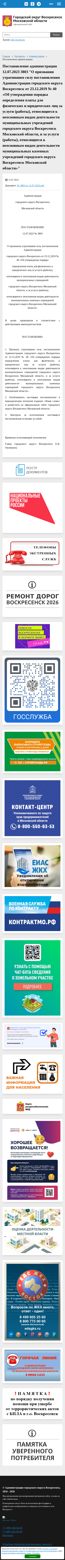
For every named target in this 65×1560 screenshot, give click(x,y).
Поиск (56, 34)
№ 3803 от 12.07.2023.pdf (30, 185)
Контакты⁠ (8, 1535)
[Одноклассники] (32, 3)
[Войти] (4, 4)
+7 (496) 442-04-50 (12, 1527)
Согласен (32, 1556)
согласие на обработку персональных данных (16, 1553)
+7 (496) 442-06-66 (12, 1531)
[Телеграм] (38, 3)
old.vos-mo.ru (18, 39)
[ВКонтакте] (26, 3)
